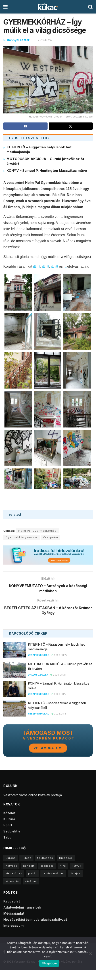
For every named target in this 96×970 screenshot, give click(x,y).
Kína (63, 865)
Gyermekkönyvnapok (22, 537)
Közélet (9, 813)
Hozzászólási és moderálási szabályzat (35, 919)
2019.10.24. (45, 40)
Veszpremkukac (38, 655)
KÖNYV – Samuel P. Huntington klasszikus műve (46, 170)
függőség (66, 857)
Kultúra (9, 819)
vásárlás (31, 881)
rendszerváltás (53, 873)
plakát (32, 873)
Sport (7, 825)
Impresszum (13, 925)
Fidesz (26, 857)
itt (34, 266)
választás (12, 881)
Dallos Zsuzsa (38, 674)
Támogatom (50, 748)
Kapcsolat (11, 901)
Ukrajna (75, 873)
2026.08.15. (60, 713)
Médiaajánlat (13, 913)
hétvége (11, 865)
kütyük (76, 865)
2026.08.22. (61, 655)
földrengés (45, 857)
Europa (11, 857)
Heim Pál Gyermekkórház (37, 530)
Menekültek (14, 873)
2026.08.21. (59, 674)
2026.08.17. (60, 694)
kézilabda (47, 865)
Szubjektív (11, 831)
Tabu (7, 837)
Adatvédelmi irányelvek (22, 907)
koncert (28, 865)
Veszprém (50, 537)
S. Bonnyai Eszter (16, 40)
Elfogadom (49, 963)
